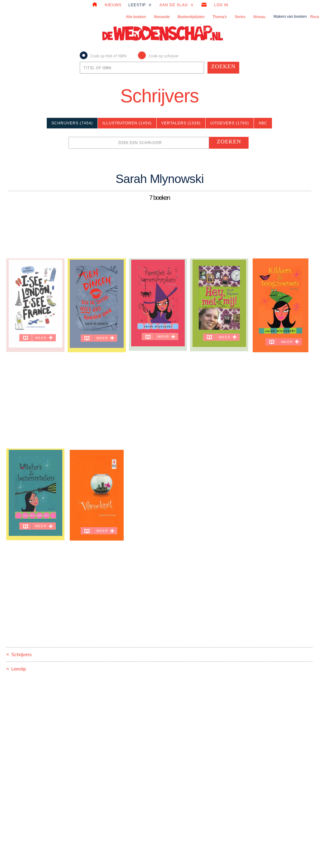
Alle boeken (136, 17)
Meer (41, 337)
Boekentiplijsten (191, 17)
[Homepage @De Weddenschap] (94, 5)
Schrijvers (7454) (72, 123)
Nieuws (113, 5)
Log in (221, 5)
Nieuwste (162, 17)
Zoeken (223, 66)
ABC (263, 123)
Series (240, 17)
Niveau (259, 17)
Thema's (219, 17)
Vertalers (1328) (181, 123)
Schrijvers (159, 95)
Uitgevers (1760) (229, 123)
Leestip (16, 668)
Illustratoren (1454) (127, 123)
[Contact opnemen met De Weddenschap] (204, 5)
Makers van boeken (290, 16)
